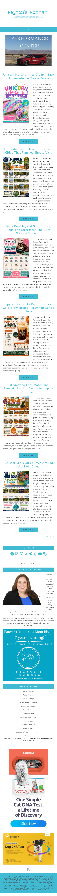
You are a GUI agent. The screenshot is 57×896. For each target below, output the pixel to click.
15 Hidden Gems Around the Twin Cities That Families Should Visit (28, 151)
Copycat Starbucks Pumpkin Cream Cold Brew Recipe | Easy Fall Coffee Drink (28, 307)
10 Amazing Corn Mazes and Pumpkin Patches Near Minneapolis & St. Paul (28, 388)
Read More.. (28, 142)
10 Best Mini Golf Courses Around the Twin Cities (28, 464)
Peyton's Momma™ (28, 13)
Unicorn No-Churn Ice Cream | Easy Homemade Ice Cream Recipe (28, 76)
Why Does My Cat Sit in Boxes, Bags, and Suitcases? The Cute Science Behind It (28, 229)
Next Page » (49, 537)
